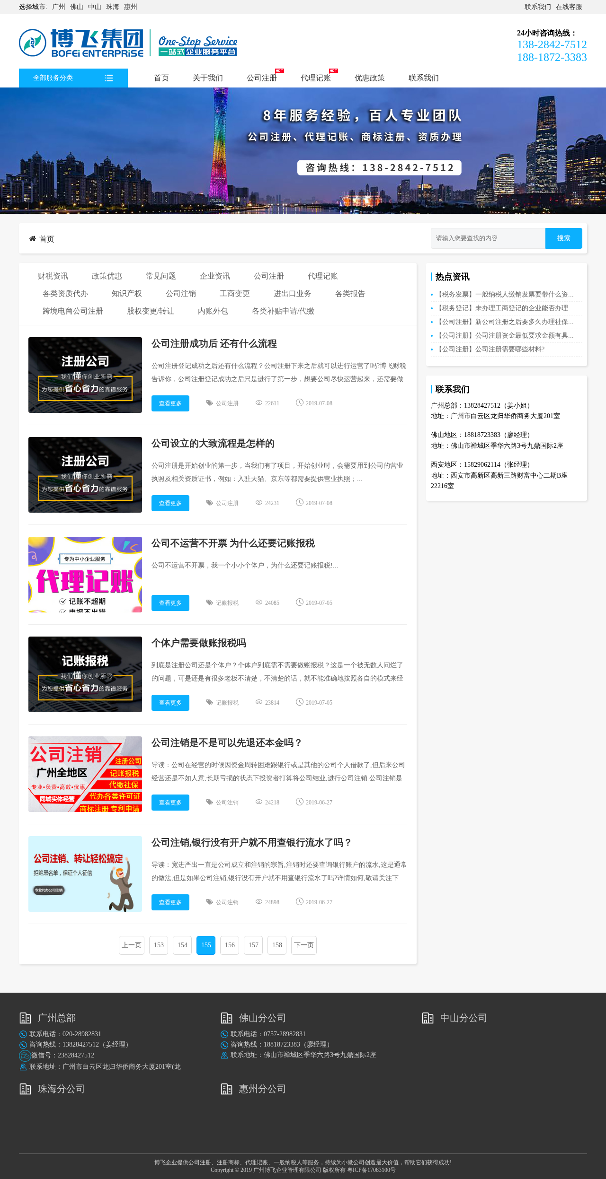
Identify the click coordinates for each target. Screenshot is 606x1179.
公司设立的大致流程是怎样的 (213, 443)
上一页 (132, 945)
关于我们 (208, 78)
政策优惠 (107, 276)
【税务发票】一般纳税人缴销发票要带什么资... (505, 294)
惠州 (130, 6)
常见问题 (161, 276)
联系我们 (538, 6)
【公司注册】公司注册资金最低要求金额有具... (505, 335)
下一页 (304, 945)
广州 (58, 6)
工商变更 (235, 293)
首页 (161, 78)
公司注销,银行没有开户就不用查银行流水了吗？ (252, 842)
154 (182, 945)
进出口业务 (293, 293)
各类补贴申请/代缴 (283, 311)
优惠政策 (370, 78)
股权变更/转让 (150, 311)
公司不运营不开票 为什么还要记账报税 (233, 543)
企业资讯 (215, 276)
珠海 (112, 6)
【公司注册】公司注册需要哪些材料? (490, 349)
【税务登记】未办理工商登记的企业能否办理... (505, 308)
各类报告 (350, 293)
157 (253, 945)
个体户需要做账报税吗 (199, 643)
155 (206, 945)
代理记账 (316, 78)
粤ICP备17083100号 (371, 1170)
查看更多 (170, 403)
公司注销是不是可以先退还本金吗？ (227, 742)
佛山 (76, 6)
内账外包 (213, 311)
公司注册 (262, 78)
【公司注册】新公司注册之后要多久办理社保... (505, 321)
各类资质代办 (65, 293)
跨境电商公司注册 (73, 311)
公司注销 (181, 293)
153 (159, 945)
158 (277, 945)
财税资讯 (53, 276)
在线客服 (569, 6)
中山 (94, 6)
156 (230, 945)
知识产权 (127, 293)
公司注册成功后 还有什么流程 (214, 343)
